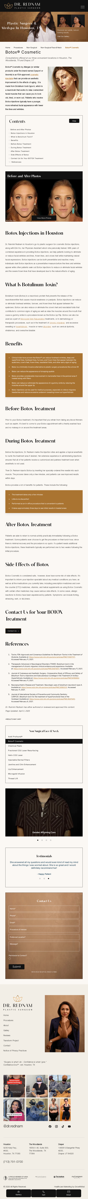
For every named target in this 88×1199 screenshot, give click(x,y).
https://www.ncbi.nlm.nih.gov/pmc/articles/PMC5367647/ (37, 669)
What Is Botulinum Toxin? (21, 137)
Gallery (6, 1030)
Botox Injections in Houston (22, 133)
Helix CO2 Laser (15, 755)
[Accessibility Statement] (59, 1177)
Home (7, 47)
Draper (61, 1144)
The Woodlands (35, 1144)
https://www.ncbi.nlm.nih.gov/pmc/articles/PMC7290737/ (52, 657)
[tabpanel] (44, 812)
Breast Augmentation (44, 832)
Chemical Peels (15, 746)
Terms (55, 972)
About (6, 1025)
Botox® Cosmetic (15, 741)
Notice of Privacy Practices (15, 1051)
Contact (6, 1046)
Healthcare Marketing (63, 1187)
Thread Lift (13, 778)
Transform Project (11, 1041)
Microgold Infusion (16, 774)
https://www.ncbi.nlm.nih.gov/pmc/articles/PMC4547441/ (52, 699)
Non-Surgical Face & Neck (51, 47)
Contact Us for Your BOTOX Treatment (26, 158)
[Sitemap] (77, 1177)
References (15, 162)
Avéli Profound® (15, 737)
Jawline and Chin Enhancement (22, 764)
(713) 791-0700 (13, 1162)
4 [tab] (50, 840)
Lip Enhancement (16, 769)
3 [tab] (46, 840)
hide (74, 121)
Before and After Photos (20, 129)
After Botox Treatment (19, 151)
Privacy (49, 972)
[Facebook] (50, 1126)
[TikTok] (63, 1126)
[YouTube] (69, 1126)
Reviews (6, 1035)
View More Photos (44, 218)
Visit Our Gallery (63, 36)
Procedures (18, 47)
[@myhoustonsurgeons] (56, 1126)
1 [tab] (37, 840)
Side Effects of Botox (19, 155)
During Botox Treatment (20, 148)
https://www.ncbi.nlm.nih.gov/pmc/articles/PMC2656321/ (44, 687)
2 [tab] (42, 840)
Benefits (13, 140)
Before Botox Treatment (20, 144)
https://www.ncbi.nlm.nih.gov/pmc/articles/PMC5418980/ (56, 678)
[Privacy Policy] (15, 1178)
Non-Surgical (32, 47)
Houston (7, 1144)
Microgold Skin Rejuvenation (32, 319)
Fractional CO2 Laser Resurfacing (23, 750)
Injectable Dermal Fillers (19, 760)
